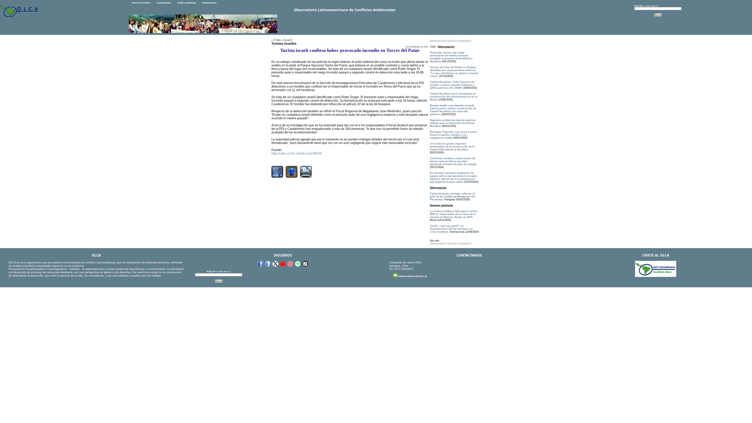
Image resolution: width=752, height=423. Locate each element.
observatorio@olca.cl (412, 276)
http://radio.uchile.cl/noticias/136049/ (296, 153)
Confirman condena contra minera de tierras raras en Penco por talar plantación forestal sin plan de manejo (453, 161)
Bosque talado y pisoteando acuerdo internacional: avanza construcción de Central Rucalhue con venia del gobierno (453, 110)
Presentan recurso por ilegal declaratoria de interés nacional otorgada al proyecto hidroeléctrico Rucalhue (451, 57)
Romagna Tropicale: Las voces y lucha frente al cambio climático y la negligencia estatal (453, 134)
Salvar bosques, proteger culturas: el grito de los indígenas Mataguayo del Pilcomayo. (452, 196)
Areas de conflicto (141, 3)
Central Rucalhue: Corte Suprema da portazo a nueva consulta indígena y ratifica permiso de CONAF (452, 84)
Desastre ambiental (459, 40)
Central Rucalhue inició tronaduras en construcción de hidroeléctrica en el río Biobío (454, 96)
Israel (287, 40)
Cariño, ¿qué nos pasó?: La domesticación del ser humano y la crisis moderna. (451, 228)
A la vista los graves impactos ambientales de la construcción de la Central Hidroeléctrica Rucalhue (452, 146)
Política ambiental (186, 3)
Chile (277, 40)
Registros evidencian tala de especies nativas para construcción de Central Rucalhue (452, 123)
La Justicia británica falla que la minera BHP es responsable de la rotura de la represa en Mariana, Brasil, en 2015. (454, 214)
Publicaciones (209, 3)
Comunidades (164, 3)
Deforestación (438, 40)
